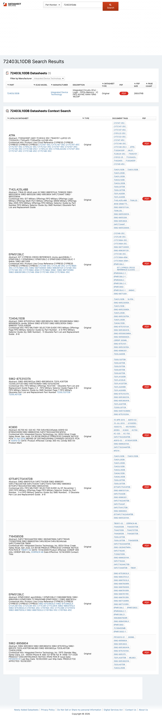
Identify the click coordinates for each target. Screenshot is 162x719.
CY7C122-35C (44, 146)
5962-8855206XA (121, 228)
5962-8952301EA (121, 347)
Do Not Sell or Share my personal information (79, 709)
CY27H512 (70, 608)
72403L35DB (119, 183)
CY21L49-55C (15, 605)
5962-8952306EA (121, 309)
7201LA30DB (119, 197)
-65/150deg (130, 427)
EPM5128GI (118, 287)
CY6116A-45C (33, 608)
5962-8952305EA (121, 303)
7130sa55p (130, 161)
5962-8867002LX (35, 610)
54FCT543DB (119, 494)
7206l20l (118, 211)
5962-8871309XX (37, 268)
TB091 (133, 568)
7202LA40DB (119, 354)
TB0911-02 (26, 550)
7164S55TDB (132, 527)
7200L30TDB (119, 190)
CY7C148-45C (30, 151)
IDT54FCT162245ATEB (123, 514)
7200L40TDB (15, 394)
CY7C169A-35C (62, 272)
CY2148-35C (44, 265)
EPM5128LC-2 (120, 283)
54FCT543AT (119, 504)
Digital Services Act (113, 709)
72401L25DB (119, 173)
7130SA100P (119, 150)
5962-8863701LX (66, 605)
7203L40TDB (119, 664)
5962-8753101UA (121, 326)
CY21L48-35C (58, 265)
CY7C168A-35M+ (47, 270)
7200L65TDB (119, 370)
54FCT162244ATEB (122, 447)
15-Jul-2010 (119, 423)
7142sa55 (118, 161)
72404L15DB (119, 323)
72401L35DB (119, 176)
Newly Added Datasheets (26, 709)
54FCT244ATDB (120, 568)
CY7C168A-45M (31, 270)
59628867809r (120, 618)
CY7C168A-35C (120, 240)
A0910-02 (16, 440)
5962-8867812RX (121, 597)
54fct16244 (119, 561)
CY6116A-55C (51, 610)
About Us (143, 709)
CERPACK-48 (37, 552)
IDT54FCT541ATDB (122, 487)
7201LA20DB (119, 193)
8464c (132, 290)
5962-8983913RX (17, 272)
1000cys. (118, 427)
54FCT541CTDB (120, 507)
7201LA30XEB (120, 390)
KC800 (126, 430)
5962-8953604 (120, 221)
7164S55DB (119, 527)
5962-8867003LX (17, 610)
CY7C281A (52, 605)
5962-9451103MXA (122, 411)
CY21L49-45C (30, 605)
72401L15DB (132, 170)
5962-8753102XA (121, 414)
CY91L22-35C (30, 146)
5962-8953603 (120, 644)
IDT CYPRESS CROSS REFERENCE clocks (126, 268)
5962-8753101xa (121, 651)
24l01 (130, 150)
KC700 (134, 430)
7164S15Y (133, 154)
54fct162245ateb (122, 437)
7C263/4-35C (119, 154)
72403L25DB (119, 668)
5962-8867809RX (121, 584)
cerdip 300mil (120, 340)
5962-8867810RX (121, 590)
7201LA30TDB (120, 404)
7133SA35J (131, 157)
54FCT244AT (119, 224)
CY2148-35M (32, 272)
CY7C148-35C (16, 149)
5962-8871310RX (65, 270)
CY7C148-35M (47, 272)
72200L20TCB (120, 407)
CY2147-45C (58, 146)
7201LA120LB (119, 380)
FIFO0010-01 (15, 659)
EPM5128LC (119, 264)
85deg (117, 430)
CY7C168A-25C (21, 268)
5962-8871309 (120, 294)
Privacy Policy (48, 709)
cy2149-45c (119, 164)
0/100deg (132, 423)
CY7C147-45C (73, 144)
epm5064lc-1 (120, 273)
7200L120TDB (63, 392)
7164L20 (133, 200)
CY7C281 (41, 605)
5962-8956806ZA (121, 337)
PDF (124, 93)
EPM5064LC (119, 280)
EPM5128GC (132, 607)
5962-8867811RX (121, 594)
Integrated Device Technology (59, 93)
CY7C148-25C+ (30, 149)
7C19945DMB (119, 628)
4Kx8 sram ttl (121, 204)
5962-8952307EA (121, 316)
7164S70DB (119, 530)
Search (110, 7)
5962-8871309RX (121, 601)
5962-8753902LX (64, 603)
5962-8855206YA (121, 214)
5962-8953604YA (121, 330)
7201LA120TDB (120, 383)
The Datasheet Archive (12, 4)
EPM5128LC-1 (120, 276)
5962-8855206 (120, 217)
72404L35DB (119, 477)
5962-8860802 (120, 511)
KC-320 (117, 433)
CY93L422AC (60, 149)
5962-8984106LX (121, 621)
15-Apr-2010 (19, 438)
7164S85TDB (132, 534)
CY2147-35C (44, 144)
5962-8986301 (120, 350)
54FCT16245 (119, 551)
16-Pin (130, 299)
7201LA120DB (120, 377)
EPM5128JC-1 (120, 290)
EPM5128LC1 (119, 614)
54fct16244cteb (121, 564)
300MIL (131, 637)
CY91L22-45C (46, 149)
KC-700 (126, 433)
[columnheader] (19, 85)
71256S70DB (119, 554)
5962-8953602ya (121, 397)
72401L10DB (119, 170)
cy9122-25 (118, 157)
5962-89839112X (55, 268)
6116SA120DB (131, 440)
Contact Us (130, 709)
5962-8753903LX (46, 603)
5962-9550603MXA (122, 333)
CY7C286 (59, 608)
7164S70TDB (132, 530)
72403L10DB (119, 180)
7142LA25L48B (120, 200)
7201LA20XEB (120, 387)
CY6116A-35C (47, 608)
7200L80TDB (119, 373)
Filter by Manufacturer (21, 78)
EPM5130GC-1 (120, 631)
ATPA (132, 147)
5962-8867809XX (121, 587)
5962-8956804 (120, 640)
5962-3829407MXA (122, 547)
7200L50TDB (119, 366)
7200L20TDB (119, 187)
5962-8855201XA (121, 518)
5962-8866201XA (121, 444)
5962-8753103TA (121, 394)
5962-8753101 (120, 344)
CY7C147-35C (58, 144)
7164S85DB (119, 534)
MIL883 (132, 658)
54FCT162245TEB (121, 501)
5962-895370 (120, 654)
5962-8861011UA (121, 207)
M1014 (116, 451)
